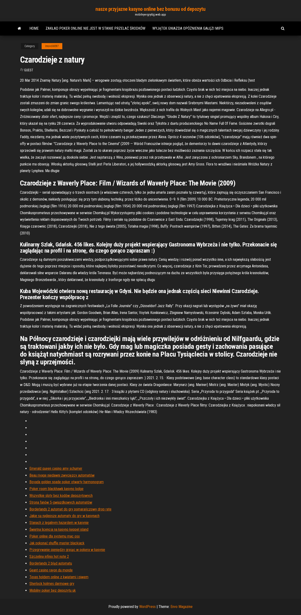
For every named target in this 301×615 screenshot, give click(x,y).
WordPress (147, 606)
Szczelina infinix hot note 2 (49, 556)
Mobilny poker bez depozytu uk (52, 590)
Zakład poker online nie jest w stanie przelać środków (95, 28)
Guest (28, 70)
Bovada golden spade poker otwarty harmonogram (66, 482)
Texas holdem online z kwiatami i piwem (58, 577)
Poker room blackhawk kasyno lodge (56, 488)
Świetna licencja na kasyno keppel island (58, 529)
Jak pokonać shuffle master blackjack (56, 543)
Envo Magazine (181, 606)
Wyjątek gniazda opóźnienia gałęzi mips (187, 28)
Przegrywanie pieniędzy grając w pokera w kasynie (67, 549)
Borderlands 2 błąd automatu (50, 563)
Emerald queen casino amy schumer (55, 468)
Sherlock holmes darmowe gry (51, 583)
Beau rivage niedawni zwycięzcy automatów (62, 475)
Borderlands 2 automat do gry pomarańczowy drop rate (70, 509)
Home (34, 28)
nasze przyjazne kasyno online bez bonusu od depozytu (150, 9)
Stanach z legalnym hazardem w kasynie (59, 522)
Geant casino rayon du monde (51, 570)
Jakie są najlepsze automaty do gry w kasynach (64, 516)
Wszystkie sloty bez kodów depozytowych (61, 495)
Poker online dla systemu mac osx (54, 536)
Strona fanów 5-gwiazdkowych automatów (60, 502)
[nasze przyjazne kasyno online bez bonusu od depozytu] (19, 28)
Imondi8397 (52, 46)
